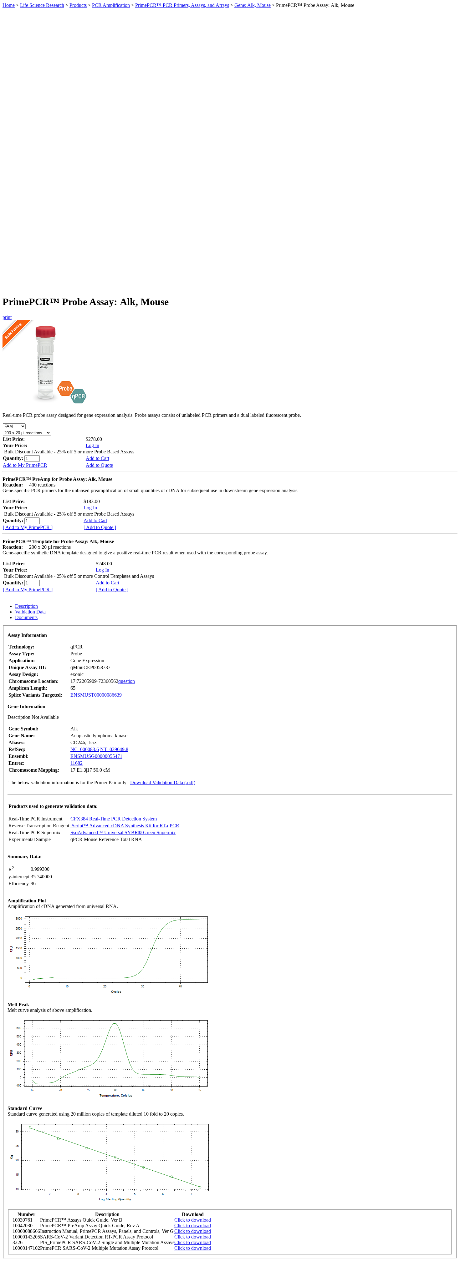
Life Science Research (42, 5)
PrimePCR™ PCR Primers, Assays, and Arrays (182, 5)
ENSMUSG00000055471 (96, 756)
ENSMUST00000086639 (96, 695)
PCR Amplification (111, 5)
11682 (76, 763)
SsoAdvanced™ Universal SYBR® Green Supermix (123, 832)
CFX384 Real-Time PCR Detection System (113, 818)
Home (9, 5)
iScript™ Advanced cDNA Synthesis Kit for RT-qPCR (124, 825)
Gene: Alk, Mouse (252, 5)
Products (78, 5)
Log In (92, 445)
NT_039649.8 (114, 749)
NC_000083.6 (84, 749)
